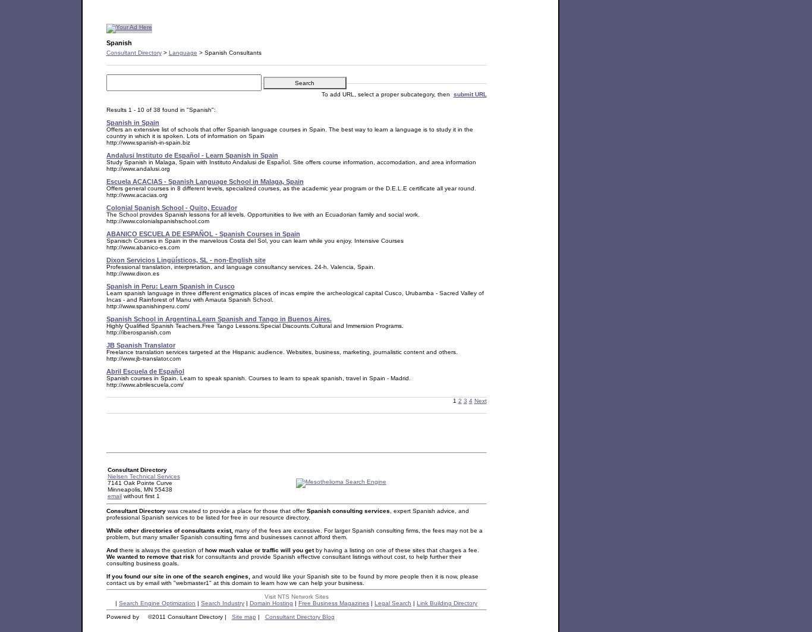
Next (480, 401)
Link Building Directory (447, 603)
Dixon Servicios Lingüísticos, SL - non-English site (186, 260)
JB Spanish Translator (140, 345)
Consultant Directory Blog (300, 617)
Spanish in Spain (132, 122)
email (115, 496)
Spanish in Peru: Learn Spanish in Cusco (170, 286)
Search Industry (222, 603)
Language (183, 52)
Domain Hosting (271, 603)
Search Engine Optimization (157, 603)
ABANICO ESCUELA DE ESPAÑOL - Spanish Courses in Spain (203, 233)
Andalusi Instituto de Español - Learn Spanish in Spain (192, 155)
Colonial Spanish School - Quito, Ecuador (171, 207)
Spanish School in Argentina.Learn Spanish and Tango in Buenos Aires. (219, 319)
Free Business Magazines (333, 603)
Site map (244, 617)
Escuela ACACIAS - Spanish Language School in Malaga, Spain (205, 181)
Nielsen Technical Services (144, 476)
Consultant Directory (134, 52)
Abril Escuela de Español (145, 371)
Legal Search (392, 603)
